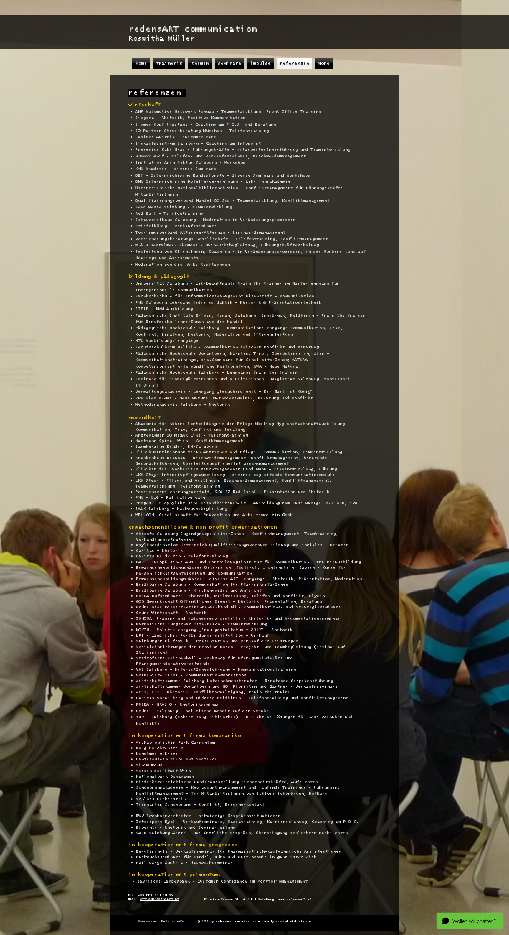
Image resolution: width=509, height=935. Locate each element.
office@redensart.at (159, 899)
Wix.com (305, 921)
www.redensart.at (294, 899)
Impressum (147, 921)
